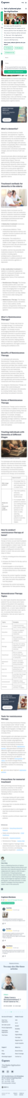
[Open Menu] (26, 3)
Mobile (7, 63)
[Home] (7, 2)
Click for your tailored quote (15, 71)
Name (6, 57)
